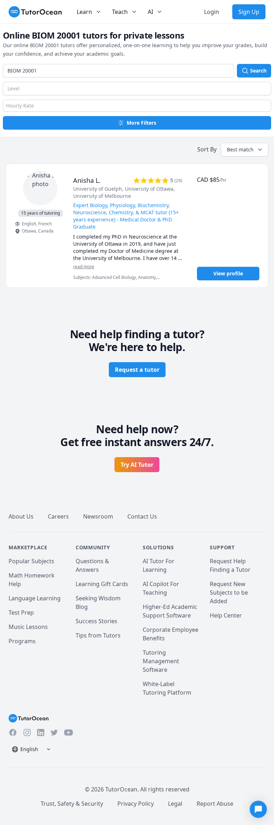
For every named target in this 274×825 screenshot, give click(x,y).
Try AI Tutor (137, 465)
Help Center (226, 615)
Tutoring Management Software (161, 661)
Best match (240, 149)
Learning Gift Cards (102, 584)
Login (211, 12)
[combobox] (118, 71)
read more (83, 267)
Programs (22, 641)
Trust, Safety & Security (72, 804)
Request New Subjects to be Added (229, 592)
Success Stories (96, 621)
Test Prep (21, 612)
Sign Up (248, 12)
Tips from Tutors (98, 635)
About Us (21, 516)
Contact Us (142, 516)
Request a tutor (137, 370)
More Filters (141, 122)
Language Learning (35, 598)
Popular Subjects (31, 561)
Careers (58, 516)
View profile (228, 273)
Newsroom (98, 516)
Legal (175, 804)
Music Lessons (28, 627)
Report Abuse (215, 804)
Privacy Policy (135, 804)
